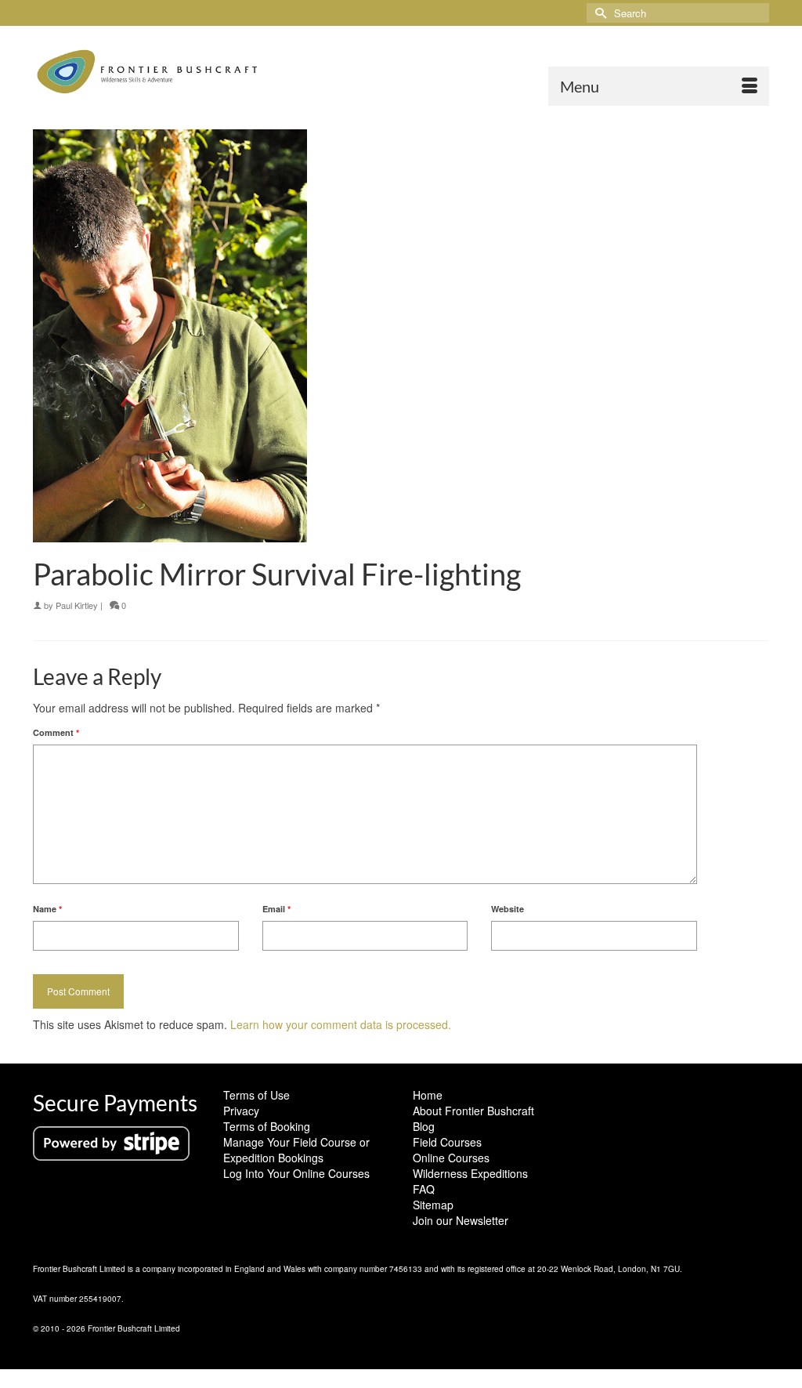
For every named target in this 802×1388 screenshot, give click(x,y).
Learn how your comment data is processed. (340, 1024)
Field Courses (447, 1142)
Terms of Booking (266, 1126)
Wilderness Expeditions (470, 1173)
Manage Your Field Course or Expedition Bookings (296, 1149)
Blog (424, 1126)
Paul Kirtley (77, 605)
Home (428, 1095)
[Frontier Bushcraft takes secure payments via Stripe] (111, 1142)
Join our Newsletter (460, 1220)
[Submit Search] (598, 13)
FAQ (424, 1189)
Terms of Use (256, 1095)
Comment (56, 732)
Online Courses (451, 1157)
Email (276, 909)
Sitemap (433, 1204)
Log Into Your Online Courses (296, 1173)
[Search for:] (678, 13)
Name (47, 909)
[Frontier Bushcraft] (147, 71)
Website (507, 909)
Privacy (241, 1110)
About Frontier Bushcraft (473, 1110)
